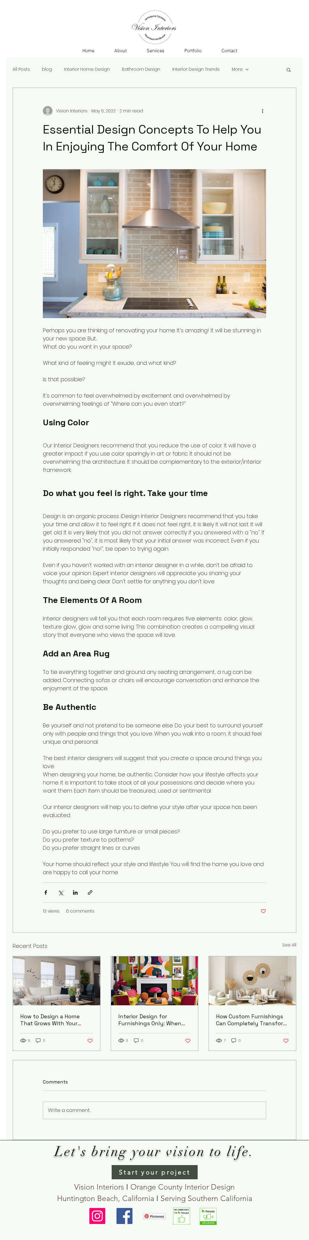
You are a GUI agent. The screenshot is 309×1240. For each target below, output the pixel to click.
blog (47, 69)
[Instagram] (97, 1216)
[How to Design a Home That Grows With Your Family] (56, 980)
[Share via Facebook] (46, 892)
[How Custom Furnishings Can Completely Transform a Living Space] (252, 980)
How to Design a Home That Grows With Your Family (50, 1020)
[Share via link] (90, 892)
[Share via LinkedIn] (75, 892)
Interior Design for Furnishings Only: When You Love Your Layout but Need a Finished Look (152, 1020)
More (237, 69)
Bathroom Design (141, 69)
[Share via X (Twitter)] (60, 892)
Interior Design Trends (196, 69)
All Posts (21, 69)
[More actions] (262, 110)
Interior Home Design (87, 69)
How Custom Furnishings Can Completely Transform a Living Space (252, 1020)
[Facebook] (124, 1216)
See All (289, 945)
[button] (155, 51)
